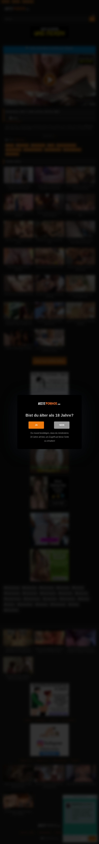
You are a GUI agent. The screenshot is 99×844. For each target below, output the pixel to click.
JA (36, 425)
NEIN (61, 425)
